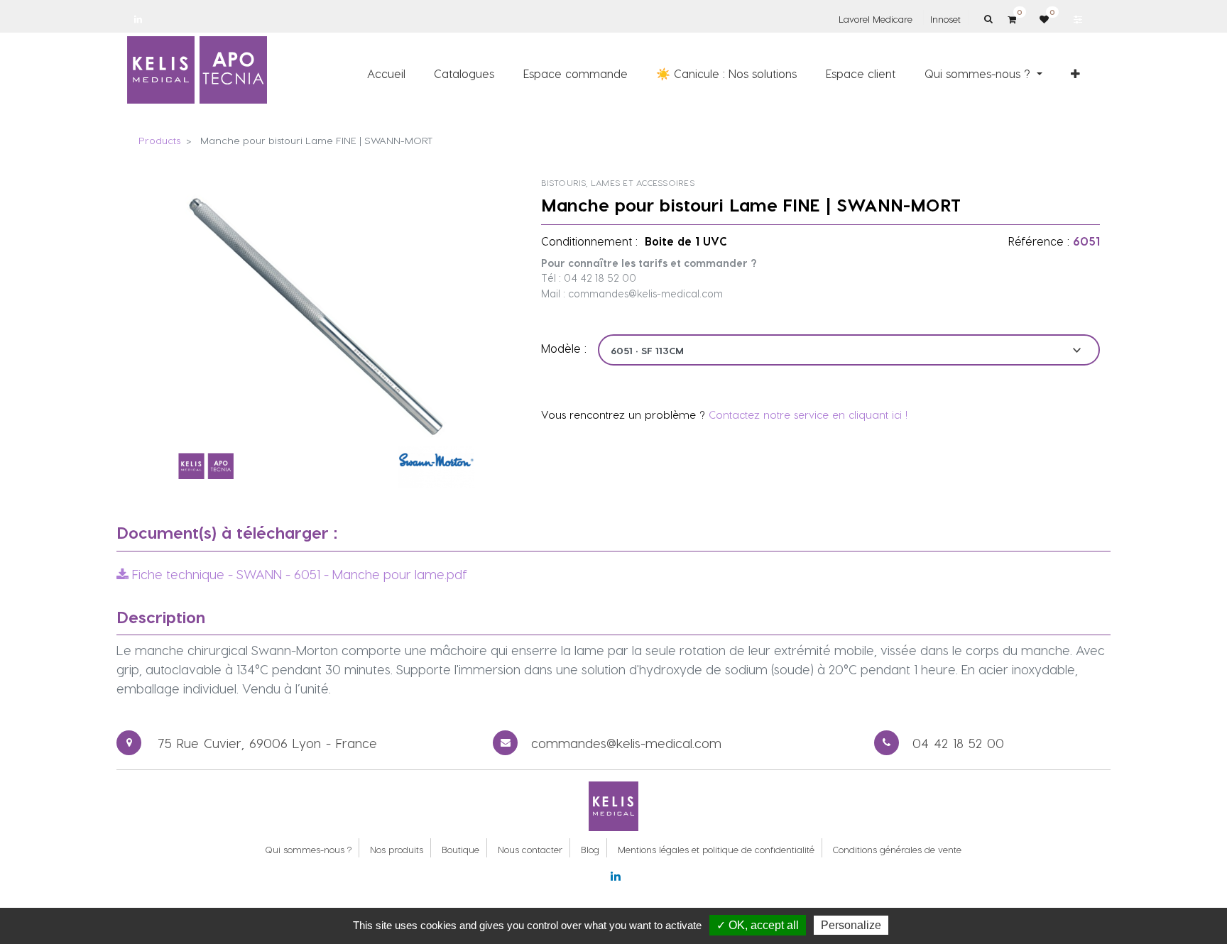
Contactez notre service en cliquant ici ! (808, 414)
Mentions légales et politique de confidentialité (716, 849)
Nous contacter (530, 849)
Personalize (851, 925)
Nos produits (396, 849)
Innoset (945, 18)
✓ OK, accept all (757, 925)
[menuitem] (386, 73)
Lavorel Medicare (875, 18)
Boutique (460, 849)
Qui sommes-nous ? (308, 849)
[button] (1075, 73)
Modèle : (564, 348)
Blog (590, 849)
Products (159, 140)
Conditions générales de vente (897, 849)
